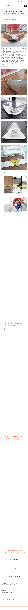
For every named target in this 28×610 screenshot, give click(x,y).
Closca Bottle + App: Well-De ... (9, 590)
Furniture (6, 13)
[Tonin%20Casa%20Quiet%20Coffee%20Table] (6, 568)
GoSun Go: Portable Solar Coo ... (9, 598)
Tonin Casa (15, 559)
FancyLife (22, 13)
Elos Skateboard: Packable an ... (9, 583)
